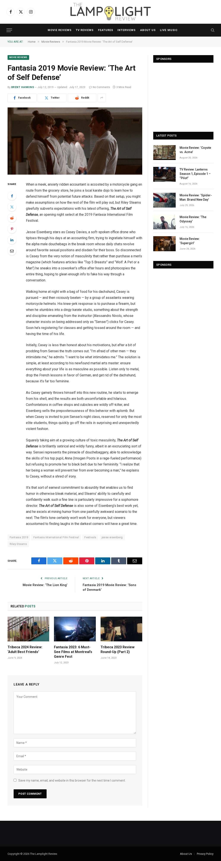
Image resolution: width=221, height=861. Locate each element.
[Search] (212, 30)
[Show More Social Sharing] (102, 97)
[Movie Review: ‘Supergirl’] (164, 243)
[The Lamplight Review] (110, 12)
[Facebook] (12, 196)
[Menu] (9, 30)
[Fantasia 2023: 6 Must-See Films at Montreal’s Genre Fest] (75, 629)
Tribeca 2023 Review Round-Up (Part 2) (117, 649)
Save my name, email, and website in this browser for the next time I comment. (72, 780)
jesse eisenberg (112, 537)
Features (105, 30)
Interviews (126, 30)
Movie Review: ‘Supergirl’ (190, 241)
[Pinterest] (12, 229)
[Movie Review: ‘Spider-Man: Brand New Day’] (164, 200)
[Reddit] (12, 218)
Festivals (90, 537)
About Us (148, 30)
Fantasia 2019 (19, 537)
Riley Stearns (18, 544)
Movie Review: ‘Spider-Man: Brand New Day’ (196, 197)
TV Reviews (84, 30)
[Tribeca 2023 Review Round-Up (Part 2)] (121, 629)
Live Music (168, 30)
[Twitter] (12, 207)
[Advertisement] (183, 95)
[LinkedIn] (12, 240)
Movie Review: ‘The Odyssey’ (193, 219)
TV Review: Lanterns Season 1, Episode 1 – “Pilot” (195, 174)
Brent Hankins (22, 87)
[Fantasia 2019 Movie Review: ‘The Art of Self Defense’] (75, 141)
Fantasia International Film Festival (56, 537)
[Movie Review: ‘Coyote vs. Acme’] (164, 152)
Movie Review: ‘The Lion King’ (45, 585)
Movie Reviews (59, 30)
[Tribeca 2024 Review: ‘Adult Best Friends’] (28, 629)
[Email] (12, 251)
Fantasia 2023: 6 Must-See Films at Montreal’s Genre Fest (73, 652)
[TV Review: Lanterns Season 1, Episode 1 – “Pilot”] (164, 174)
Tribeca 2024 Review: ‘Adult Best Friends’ (25, 649)
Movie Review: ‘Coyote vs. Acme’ (195, 150)
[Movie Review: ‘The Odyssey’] (164, 221)
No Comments (101, 87)
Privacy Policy (205, 853)
